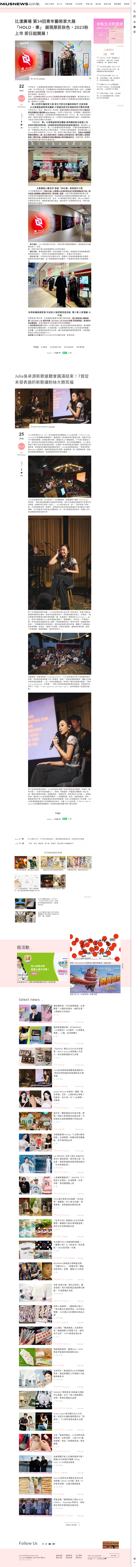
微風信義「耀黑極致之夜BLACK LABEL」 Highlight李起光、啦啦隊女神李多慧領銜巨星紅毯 (69, 1502)
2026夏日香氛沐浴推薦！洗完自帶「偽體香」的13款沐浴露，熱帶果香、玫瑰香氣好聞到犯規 (68, 1202)
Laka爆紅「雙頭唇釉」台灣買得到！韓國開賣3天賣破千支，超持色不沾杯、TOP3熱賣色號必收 (69, 1331)
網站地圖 (69, 1557)
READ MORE (71, 1525)
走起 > (101, 35)
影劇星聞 (68, 4)
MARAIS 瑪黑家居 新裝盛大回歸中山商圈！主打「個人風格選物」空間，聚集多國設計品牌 (69, 1395)
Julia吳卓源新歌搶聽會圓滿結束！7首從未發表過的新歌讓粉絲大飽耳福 (69, 1073)
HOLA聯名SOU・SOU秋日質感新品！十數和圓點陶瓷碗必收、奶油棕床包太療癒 (56, 839)
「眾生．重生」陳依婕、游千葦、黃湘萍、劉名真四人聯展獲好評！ (51, 843)
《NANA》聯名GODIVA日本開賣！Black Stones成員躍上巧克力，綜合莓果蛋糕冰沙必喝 (68, 1052)
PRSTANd (21, 107)
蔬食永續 (107, 4)
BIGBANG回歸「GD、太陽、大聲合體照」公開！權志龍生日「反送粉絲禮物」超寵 (108, 78)
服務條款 (69, 1555)
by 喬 (55, 1036)
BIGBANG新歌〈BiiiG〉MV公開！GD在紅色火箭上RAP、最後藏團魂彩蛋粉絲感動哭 (108, 69)
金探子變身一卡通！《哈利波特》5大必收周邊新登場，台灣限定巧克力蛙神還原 (109, 96)
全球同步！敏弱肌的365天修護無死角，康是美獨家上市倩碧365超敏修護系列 (69, 1374)
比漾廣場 (44, 347)
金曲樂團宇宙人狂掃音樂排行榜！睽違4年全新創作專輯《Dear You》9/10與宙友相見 (69, 1460)
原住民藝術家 (69, 347)
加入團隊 (79, 1555)
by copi (56, 1014)
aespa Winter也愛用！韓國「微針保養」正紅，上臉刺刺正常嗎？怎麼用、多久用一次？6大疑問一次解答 (69, 1096)
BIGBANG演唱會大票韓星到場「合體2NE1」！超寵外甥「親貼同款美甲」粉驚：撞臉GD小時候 (69, 1266)
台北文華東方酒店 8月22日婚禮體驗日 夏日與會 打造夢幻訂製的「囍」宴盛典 (49, 914)
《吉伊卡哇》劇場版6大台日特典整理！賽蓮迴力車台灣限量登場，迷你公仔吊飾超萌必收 (69, 1223)
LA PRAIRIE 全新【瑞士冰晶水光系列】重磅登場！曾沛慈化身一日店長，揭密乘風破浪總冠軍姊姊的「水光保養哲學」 (69, 1160)
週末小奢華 (49, 4)
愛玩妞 (98, 4)
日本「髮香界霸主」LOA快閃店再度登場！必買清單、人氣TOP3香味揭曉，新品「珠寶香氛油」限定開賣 (69, 1439)
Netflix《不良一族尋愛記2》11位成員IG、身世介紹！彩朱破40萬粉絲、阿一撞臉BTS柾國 (109, 60)
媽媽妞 (127, 4)
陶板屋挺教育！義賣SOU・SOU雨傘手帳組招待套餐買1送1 (68, 1350)
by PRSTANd (58, 1079)
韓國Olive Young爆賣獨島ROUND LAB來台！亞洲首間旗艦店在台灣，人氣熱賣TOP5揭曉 (108, 87)
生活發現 (79, 4)
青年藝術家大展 (55, 347)
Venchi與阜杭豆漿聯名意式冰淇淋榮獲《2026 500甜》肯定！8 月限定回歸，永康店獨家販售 (68, 1481)
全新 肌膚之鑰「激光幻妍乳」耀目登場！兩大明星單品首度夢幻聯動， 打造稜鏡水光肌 (69, 1288)
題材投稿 (59, 1555)
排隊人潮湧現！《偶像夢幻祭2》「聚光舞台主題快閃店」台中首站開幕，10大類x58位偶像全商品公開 (69, 1310)
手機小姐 (89, 4)
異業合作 (79, 1557)
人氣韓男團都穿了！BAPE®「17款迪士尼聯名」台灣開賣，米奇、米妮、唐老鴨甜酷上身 (69, 1180)
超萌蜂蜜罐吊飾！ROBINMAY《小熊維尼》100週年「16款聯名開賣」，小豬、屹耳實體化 (69, 1030)
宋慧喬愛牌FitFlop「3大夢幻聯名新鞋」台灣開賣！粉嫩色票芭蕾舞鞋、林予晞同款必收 (69, 1138)
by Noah (57, 1057)
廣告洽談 (59, 1557)
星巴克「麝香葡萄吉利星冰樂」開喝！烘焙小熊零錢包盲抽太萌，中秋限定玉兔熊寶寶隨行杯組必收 (69, 1116)
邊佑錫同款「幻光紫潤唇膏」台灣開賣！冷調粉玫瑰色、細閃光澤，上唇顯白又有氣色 (69, 1009)
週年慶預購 (80, 347)
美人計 (59, 4)
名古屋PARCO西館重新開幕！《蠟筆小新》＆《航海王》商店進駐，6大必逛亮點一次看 (69, 1245)
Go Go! (114, 1555)
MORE (122, 966)
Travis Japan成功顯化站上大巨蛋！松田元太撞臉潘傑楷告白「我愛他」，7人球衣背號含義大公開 (69, 1417)
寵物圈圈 (117, 4)
